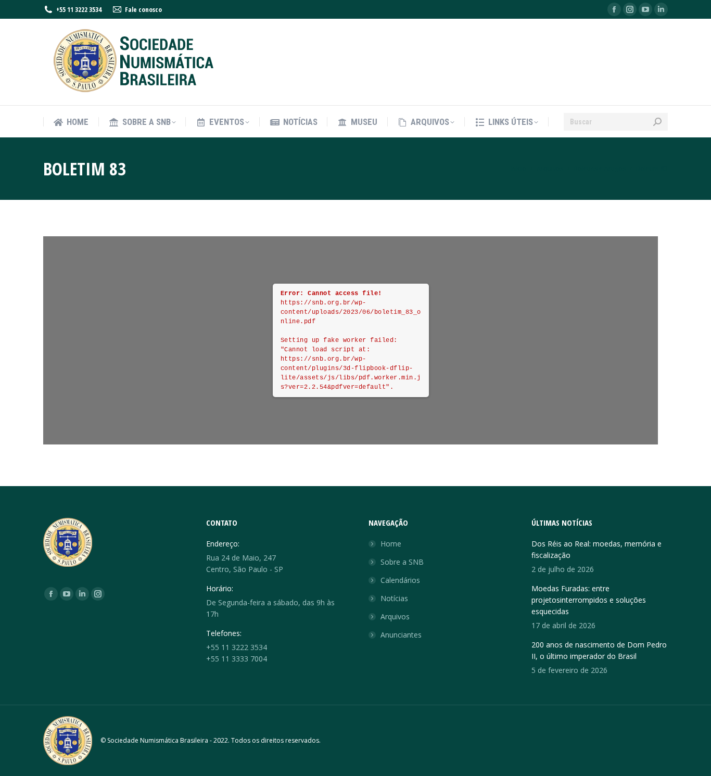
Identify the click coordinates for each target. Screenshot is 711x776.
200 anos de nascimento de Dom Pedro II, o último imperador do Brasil (599, 650)
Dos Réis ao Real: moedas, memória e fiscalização (596, 549)
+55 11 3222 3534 (78, 9)
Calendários (400, 580)
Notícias (394, 598)
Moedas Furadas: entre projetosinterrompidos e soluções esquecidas (588, 599)
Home (390, 544)
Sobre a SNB (402, 562)
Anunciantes (401, 635)
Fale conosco (143, 9)
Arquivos (395, 616)
